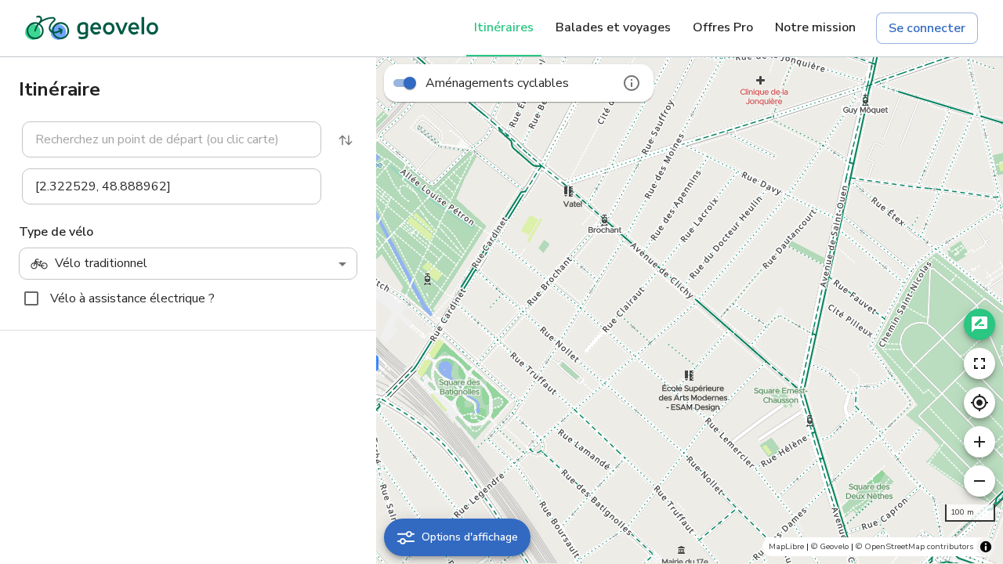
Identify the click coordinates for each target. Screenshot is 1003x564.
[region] (689, 310)
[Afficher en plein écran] (979, 363)
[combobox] (171, 139)
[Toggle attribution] (985, 546)
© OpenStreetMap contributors (914, 546)
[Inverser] (345, 140)
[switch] (410, 83)
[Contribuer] (979, 324)
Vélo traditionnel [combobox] (101, 263)
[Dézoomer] (979, 481)
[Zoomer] (979, 441)
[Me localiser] (979, 402)
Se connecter (927, 28)
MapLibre (786, 546)
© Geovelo (830, 546)
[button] (162, 139)
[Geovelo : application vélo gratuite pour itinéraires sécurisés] (91, 28)
